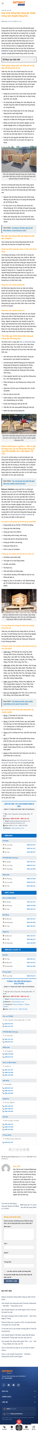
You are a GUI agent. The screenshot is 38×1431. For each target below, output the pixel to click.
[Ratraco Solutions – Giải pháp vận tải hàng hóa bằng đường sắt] (19, 3)
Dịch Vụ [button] (5, 1391)
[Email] (18, 1385)
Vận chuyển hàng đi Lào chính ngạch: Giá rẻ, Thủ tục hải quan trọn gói (18, 1311)
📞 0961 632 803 (8, 1075)
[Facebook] (4, 1385)
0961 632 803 (31, 869)
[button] (2, 3)
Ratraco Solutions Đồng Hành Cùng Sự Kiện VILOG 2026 (18, 1298)
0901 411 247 (31, 848)
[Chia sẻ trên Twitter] (17, 1149)
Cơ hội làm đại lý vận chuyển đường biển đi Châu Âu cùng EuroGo (18, 1330)
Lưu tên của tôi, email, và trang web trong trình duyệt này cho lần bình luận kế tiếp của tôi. (18, 1274)
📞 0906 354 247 (8, 1090)
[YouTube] (9, 1385)
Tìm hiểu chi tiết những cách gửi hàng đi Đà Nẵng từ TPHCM (10, 1206)
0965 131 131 (25, 818)
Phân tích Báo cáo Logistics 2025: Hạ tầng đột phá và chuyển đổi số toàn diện (18, 1323)
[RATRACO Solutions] (19, 1372)
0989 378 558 (15, 818)
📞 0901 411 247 (8, 1026)
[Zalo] (13, 1385)
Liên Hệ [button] (5, 1402)
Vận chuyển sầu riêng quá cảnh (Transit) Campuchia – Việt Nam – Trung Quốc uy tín (18, 1304)
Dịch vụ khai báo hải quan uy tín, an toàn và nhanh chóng (17, 1349)
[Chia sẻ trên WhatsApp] (10, 1149)
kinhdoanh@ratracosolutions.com (20, 821)
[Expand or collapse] (34, 59)
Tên (6, 1244)
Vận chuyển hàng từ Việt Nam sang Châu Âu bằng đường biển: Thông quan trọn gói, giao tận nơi (17, 1336)
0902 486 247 (31, 852)
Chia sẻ (3, 10)
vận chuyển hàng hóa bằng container (20, 514)
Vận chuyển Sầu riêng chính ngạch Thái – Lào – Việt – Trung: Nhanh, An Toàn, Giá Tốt (18, 1342)
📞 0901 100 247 (8, 1106)
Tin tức (9, 10)
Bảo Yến (19, 21)
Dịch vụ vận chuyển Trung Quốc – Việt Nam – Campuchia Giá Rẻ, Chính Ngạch (16, 1355)
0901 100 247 (31, 919)
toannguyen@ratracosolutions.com (14, 823)
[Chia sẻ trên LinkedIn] (27, 1149)
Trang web (7, 1262)
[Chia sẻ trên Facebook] (13, 1149)
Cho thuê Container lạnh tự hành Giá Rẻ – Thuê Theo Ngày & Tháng (18, 1317)
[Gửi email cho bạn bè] (20, 1149)
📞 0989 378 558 (8, 1054)
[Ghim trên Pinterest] (24, 1149)
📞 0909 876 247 (8, 1024)
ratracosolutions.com (17, 828)
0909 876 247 (31, 845)
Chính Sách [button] (6, 1397)
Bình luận (7, 1226)
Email (6, 1253)
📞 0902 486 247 (8, 1109)
